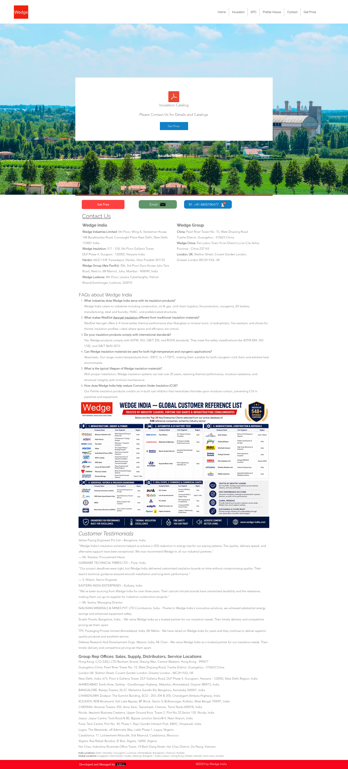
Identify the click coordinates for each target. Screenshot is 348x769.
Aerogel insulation (125, 317)
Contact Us (96, 216)
